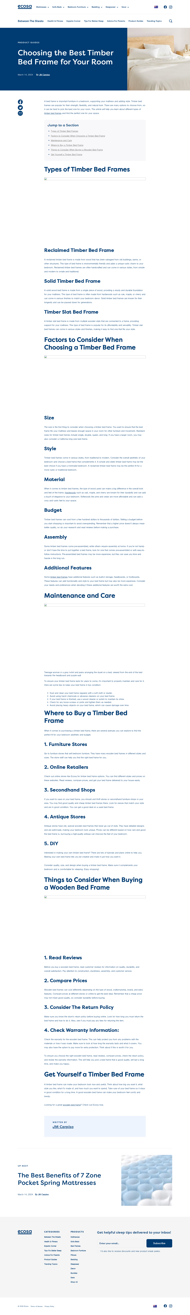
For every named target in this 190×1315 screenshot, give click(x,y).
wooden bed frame (72, 1104)
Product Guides (136, 21)
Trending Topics (154, 21)
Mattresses (41, 7)
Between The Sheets (30, 21)
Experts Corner (73, 21)
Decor (73, 1268)
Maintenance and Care (61, 140)
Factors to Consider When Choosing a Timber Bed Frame (78, 136)
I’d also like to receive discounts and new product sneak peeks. (130, 1251)
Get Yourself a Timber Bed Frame (66, 154)
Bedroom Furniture (77, 7)
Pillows (73, 1255)
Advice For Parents (116, 21)
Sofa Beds (57, 7)
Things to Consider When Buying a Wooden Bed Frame (77, 149)
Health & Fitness (55, 21)
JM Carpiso (44, 74)
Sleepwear (110, 7)
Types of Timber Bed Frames (64, 131)
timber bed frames (52, 113)
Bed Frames (76, 1246)
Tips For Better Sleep (93, 21)
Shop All (74, 1282)
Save (124, 7)
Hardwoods (70, 492)
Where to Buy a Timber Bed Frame (67, 145)
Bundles (74, 1273)
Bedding (96, 7)
